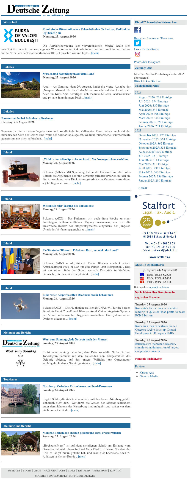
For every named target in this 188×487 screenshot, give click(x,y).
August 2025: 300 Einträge (155, 151)
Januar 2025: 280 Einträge (155, 180)
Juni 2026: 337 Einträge (154, 105)
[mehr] (94, 53)
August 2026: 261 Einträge (155, 97)
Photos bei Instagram (147, 62)
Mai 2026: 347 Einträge (154, 109)
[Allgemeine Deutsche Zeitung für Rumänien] (32, 8)
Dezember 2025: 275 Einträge (157, 135)
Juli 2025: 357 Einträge (153, 156)
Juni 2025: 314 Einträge (154, 160)
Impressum (100, 470)
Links (71, 470)
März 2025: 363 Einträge (154, 172)
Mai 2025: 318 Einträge (154, 164)
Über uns (14, 470)
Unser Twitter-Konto (146, 49)
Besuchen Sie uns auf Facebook (153, 38)
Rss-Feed (84, 470)
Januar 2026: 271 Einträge (155, 126)
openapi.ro (155, 287)
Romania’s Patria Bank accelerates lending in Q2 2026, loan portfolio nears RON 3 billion (160, 311)
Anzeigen (50, 470)
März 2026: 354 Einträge (154, 118)
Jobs (62, 470)
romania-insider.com (148, 358)
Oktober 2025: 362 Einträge (156, 143)
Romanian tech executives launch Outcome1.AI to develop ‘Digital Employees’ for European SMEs (156, 329)
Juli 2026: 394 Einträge (153, 101)
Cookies (40, 475)
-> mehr (142, 187)
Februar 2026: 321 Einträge (156, 122)
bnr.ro (165, 287)
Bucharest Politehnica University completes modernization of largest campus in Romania (157, 347)
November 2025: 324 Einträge (157, 139)
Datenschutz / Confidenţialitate (72, 475)
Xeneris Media (149, 376)
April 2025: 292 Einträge (154, 168)
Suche (27, 470)
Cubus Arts (147, 372)
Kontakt (116, 470)
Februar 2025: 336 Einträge (156, 176)
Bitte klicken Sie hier (147, 81)
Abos (37, 470)
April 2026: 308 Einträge (154, 113)
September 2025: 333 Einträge (158, 147)
